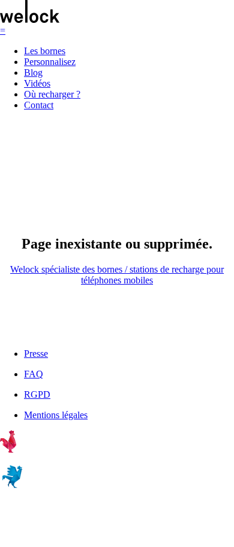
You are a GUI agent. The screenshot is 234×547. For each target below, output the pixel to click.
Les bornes (44, 51)
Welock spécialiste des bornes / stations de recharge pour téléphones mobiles (117, 274)
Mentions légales (56, 415)
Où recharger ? (52, 94)
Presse (36, 353)
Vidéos (37, 83)
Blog (33, 72)
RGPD (37, 394)
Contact (38, 105)
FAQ (33, 374)
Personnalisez (50, 62)
